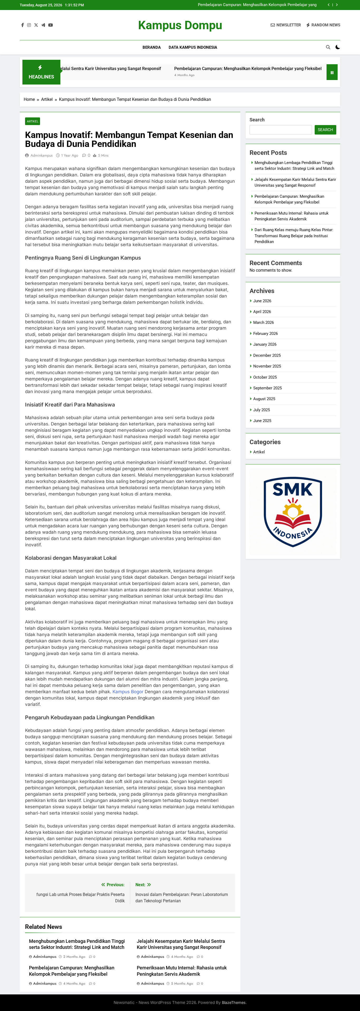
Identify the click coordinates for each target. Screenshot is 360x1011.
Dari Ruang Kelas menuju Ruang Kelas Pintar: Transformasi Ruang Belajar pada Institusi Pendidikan (294, 235)
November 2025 (267, 366)
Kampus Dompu (180, 25)
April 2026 (262, 311)
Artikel (32, 121)
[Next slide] (336, 5)
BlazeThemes (234, 1002)
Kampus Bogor (128, 691)
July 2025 (261, 410)
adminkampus (42, 155)
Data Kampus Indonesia (193, 47)
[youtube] (51, 25)
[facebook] (23, 25)
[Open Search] (328, 47)
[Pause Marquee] (332, 72)
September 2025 (267, 388)
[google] (43, 25)
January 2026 (264, 344)
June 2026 (262, 301)
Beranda (152, 47)
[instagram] (29, 25)
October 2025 (265, 377)
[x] (36, 25)
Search (257, 119)
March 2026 (263, 322)
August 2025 (264, 399)
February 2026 (265, 333)
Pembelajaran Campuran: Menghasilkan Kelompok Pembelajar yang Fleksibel (257, 5)
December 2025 (267, 355)
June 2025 (262, 420)
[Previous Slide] (328, 5)
